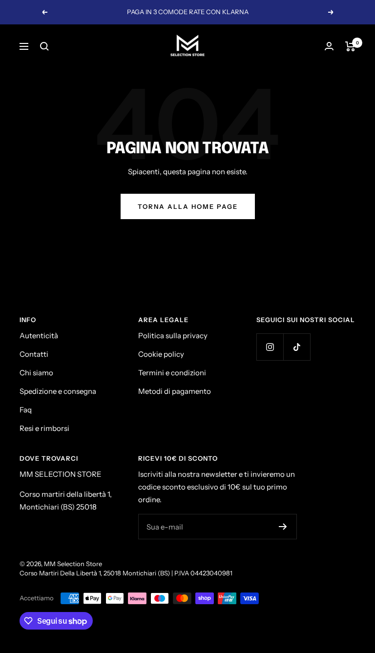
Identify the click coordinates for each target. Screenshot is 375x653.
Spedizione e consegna (58, 391)
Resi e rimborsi (44, 428)
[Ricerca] (44, 46)
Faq (26, 409)
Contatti (34, 354)
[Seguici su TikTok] (296, 346)
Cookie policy (161, 354)
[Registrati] (283, 526)
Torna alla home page (188, 206)
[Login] (329, 46)
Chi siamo (36, 372)
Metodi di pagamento (174, 391)
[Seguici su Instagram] (269, 346)
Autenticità (39, 335)
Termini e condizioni (172, 372)
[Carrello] (350, 46)
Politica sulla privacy (173, 335)
